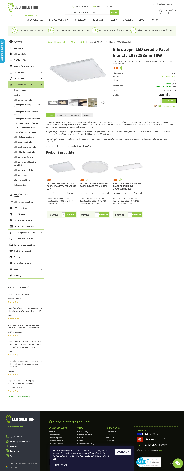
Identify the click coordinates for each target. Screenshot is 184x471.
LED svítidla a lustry (23, 84)
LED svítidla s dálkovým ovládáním (25, 163)
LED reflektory (20, 208)
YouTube (14, 455)
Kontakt (154, 19)
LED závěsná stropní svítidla (25, 132)
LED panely (19, 72)
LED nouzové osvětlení (24, 226)
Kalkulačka (80, 19)
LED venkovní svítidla (24, 169)
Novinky (17, 275)
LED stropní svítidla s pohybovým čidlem (27, 105)
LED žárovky (19, 214)
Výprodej (18, 41)
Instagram (14, 451)
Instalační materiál (22, 263)
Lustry (17, 94)
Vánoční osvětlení (22, 179)
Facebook (14, 446)
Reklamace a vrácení (57, 443)
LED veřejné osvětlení (23, 201)
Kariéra (80, 437)
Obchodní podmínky (57, 440)
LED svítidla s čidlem (23, 156)
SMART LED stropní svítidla (24, 127)
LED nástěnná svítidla (24, 136)
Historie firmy (82, 431)
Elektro (17, 257)
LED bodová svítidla (23, 141)
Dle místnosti (20, 89)
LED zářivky (19, 78)
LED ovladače (20, 53)
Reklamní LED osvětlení (24, 244)
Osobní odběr (54, 434)
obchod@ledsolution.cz (20, 441)
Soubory (75, 115)
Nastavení (61, 465)
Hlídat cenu (162, 106)
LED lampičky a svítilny (24, 232)
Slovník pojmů (111, 431)
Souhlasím (123, 452)
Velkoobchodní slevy (85, 443)
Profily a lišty (20, 60)
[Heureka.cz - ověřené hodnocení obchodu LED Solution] (148, 462)
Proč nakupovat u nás (85, 434)
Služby (113, 19)
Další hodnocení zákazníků (19, 396)
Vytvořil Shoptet (14, 467)
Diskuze (87, 115)
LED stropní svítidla (23, 99)
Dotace (80, 440)
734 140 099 (16, 436)
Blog (141, 19)
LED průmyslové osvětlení (21, 194)
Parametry (62, 115)
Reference (97, 19)
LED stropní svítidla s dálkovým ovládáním (26, 112)
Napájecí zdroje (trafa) (24, 66)
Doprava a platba (55, 437)
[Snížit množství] (161, 102)
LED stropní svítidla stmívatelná (26, 123)
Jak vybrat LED (35, 19)
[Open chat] (178, 462)
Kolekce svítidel (21, 184)
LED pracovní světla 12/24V (26, 220)
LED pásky (18, 47)
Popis (50, 115)
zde (54, 458)
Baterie (17, 269)
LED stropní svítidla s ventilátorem (27, 118)
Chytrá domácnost (22, 250)
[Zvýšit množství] (161, 100)
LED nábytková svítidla (24, 151)
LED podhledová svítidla (25, 146)
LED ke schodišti (21, 174)
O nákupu (128, 19)
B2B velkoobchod (58, 19)
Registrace (171, 4)
